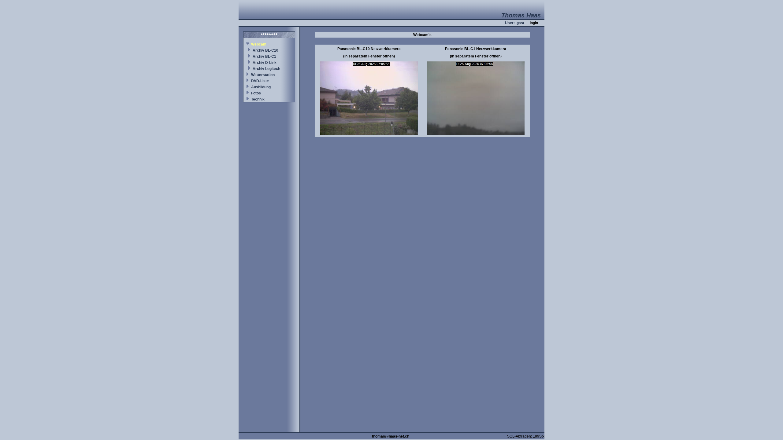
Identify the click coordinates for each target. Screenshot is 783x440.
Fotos (256, 93)
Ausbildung (261, 87)
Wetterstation (263, 75)
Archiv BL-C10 (265, 50)
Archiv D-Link (264, 63)
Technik (258, 99)
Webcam (258, 44)
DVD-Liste (260, 81)
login (534, 23)
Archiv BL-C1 (264, 56)
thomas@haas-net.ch (390, 436)
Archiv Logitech (266, 69)
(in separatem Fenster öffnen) (369, 56)
